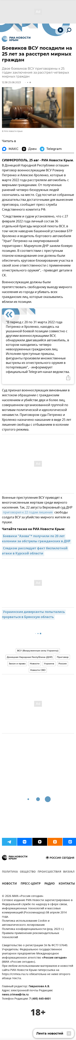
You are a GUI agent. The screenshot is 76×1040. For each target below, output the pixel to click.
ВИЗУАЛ (68, 872)
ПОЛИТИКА (10, 872)
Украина (49, 663)
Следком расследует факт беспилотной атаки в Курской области (35, 551)
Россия (62, 663)
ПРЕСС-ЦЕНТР (31, 884)
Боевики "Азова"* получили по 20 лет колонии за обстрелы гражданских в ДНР (36, 539)
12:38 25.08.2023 (11, 82)
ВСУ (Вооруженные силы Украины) (37, 650)
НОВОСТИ (9, 884)
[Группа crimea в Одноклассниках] (55, 842)
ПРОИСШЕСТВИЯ (49, 872)
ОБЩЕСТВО (28, 872)
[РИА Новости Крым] (16, 38)
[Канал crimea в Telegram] (9, 842)
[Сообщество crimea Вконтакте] (24, 842)
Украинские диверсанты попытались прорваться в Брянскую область (34, 615)
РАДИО (49, 884)
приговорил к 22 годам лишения (28, 512)
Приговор (63, 657)
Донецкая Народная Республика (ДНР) (30, 657)
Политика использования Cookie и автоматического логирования (25, 923)
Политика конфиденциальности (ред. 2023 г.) (33, 929)
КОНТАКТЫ (67, 884)
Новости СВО (37, 670)
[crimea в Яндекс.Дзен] (39, 842)
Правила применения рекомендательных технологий (30, 935)
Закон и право (17, 663)
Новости (35, 663)
